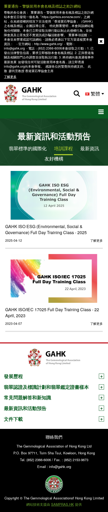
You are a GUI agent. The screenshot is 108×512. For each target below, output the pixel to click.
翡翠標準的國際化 (28, 148)
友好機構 (54, 158)
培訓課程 (63, 148)
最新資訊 (89, 148)
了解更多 (10, 76)
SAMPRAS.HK (62, 504)
